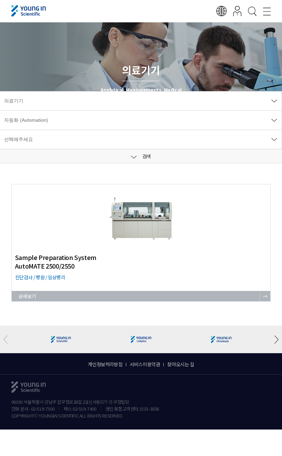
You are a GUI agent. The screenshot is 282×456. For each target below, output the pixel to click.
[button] (274, 339)
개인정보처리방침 (105, 364)
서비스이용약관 (145, 364)
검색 (146, 156)
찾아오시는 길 (180, 364)
